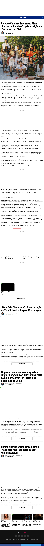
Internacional (22, 539)
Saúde (37, 539)
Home (7, 539)
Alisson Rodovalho (9, 33)
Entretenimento (16, 539)
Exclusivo (33, 539)
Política (28, 539)
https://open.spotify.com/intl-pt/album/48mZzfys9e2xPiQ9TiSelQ (15, 493)
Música (10, 539)
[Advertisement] (22, 8)
